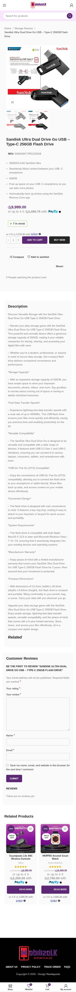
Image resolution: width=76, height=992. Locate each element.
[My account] (71, 5)
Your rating (13, 688)
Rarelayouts (53, 974)
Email (10, 750)
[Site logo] (38, 5)
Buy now (59, 240)
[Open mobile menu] (4, 5)
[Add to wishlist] (30, 829)
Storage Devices (24, 28)
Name (10, 735)
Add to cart (35, 240)
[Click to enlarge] (12, 102)
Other (21, 863)
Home (8, 28)
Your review (13, 694)
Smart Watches (55, 863)
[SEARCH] (69, 16)
